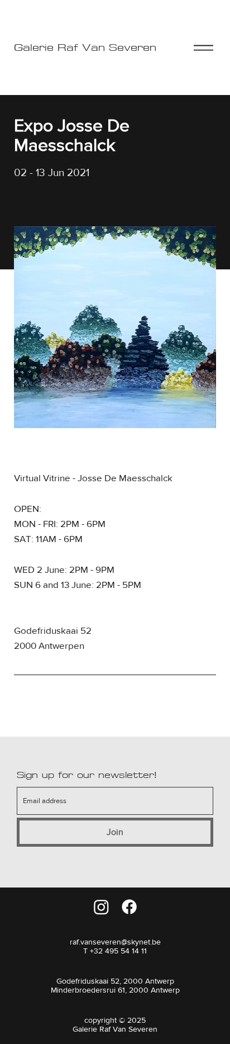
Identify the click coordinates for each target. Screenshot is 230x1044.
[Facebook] (129, 907)
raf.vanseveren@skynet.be (115, 941)
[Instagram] (101, 907)
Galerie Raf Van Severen (85, 48)
